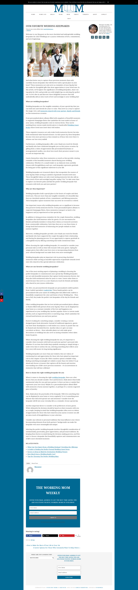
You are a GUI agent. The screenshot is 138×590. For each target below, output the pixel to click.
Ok (108, 2)
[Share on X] (1, 297)
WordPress (99, 587)
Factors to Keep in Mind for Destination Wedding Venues (47, 452)
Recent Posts (35, 463)
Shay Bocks (63, 587)
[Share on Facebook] (1, 293)
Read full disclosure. (48, 29)
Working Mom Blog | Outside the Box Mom (69, 5)
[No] (136, 2)
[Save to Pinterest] (1, 300)
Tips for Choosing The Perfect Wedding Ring (42, 456)
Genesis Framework (81, 587)
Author (28, 463)
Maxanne (38, 467)
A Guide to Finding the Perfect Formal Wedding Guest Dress (48, 449)
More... (108, 33)
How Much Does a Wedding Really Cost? (41, 454)
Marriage (33, 540)
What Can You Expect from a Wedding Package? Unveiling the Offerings (52, 447)
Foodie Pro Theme (52, 587)
